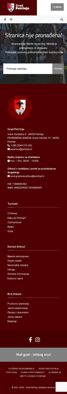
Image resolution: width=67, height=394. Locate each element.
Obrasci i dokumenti (17, 312)
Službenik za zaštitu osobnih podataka (40, 374)
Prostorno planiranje (18, 303)
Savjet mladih (14, 260)
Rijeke (10, 226)
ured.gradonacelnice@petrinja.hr (27, 176)
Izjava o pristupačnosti (33, 372)
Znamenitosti (14, 222)
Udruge (11, 269)
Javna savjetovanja (17, 308)
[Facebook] (5, 19)
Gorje (10, 231)
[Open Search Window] (62, 19)
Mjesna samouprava (18, 256)
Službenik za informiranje (21, 369)
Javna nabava (14, 317)
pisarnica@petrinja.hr (21, 149)
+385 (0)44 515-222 (21, 145)
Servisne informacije (18, 274)
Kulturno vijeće (15, 278)
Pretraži (58, 68)
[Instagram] (11, 19)
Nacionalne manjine (17, 265)
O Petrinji (12, 213)
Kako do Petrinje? (16, 218)
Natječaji (12, 321)
